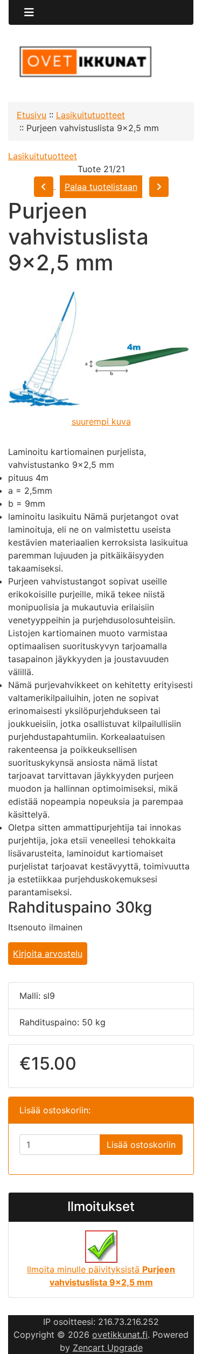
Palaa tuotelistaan (101, 186)
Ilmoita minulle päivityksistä (101, 1276)
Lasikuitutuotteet (90, 115)
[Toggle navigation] (29, 12)
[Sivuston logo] (101, 62)
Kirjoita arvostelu (47, 953)
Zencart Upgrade (108, 1347)
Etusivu (31, 115)
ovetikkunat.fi (120, 1334)
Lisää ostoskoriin (141, 1144)
